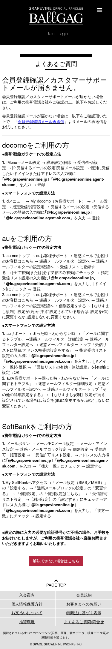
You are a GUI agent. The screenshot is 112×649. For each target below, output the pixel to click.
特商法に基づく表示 (83, 612)
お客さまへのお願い (83, 604)
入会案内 (27, 595)
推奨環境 (27, 621)
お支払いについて (26, 612)
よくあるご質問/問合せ (84, 621)
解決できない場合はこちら (56, 560)
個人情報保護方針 (26, 604)
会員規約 (84, 595)
